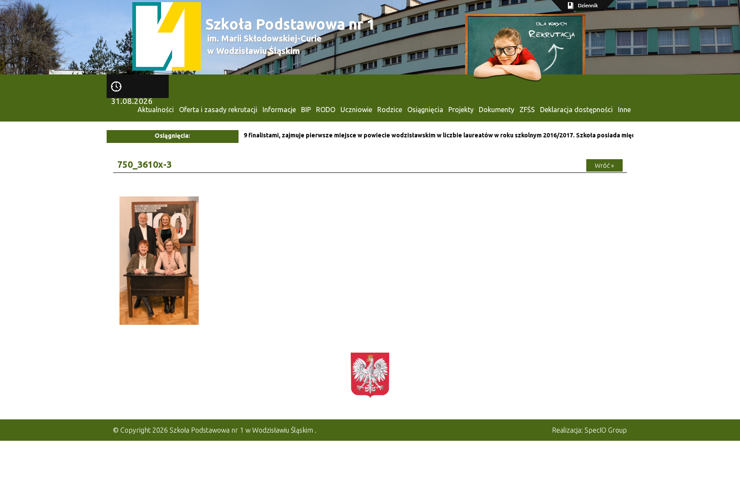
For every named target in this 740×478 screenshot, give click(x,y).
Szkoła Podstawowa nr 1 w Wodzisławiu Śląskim (241, 430)
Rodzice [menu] (389, 109)
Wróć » (604, 165)
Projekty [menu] (461, 109)
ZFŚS (527, 109)
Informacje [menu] (279, 109)
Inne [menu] (624, 109)
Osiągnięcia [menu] (425, 109)
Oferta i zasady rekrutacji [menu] (218, 109)
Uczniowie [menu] (356, 109)
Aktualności (155, 109)
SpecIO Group (606, 430)
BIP (306, 109)
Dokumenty (496, 109)
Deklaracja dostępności (576, 109)
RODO (325, 109)
